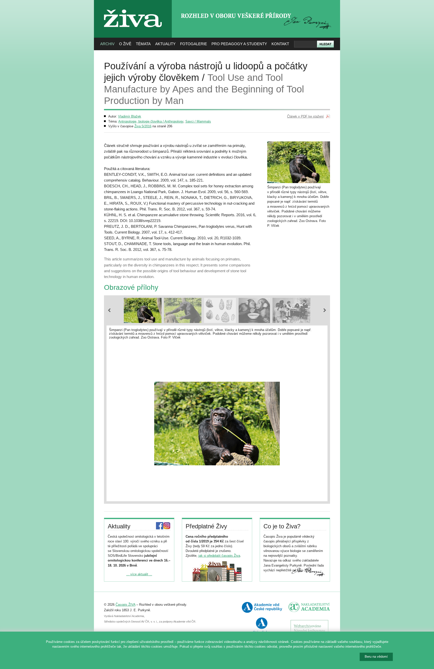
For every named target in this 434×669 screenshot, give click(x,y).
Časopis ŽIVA (125, 604)
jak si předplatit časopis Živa (219, 556)
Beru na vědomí (376, 656)
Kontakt (280, 44)
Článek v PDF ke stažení (305, 116)
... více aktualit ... (139, 574)
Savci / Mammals (198, 121)
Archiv (107, 44)
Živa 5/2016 (142, 126)
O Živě (125, 44)
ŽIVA (133, 8)
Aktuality (165, 44)
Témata (143, 44)
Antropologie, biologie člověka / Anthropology (150, 121)
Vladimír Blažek (129, 116)
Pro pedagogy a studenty (239, 44)
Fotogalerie (193, 44)
